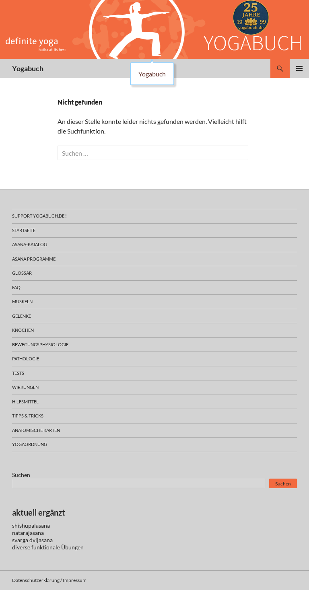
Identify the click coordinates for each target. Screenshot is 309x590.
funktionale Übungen (57, 547)
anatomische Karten (36, 430)
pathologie (25, 358)
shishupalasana (31, 525)
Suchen (21, 474)
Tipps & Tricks (27, 415)
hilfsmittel (25, 401)
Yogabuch (27, 68)
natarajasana (28, 532)
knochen (23, 330)
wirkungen (25, 387)
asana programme (34, 258)
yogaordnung (29, 444)
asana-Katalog (29, 244)
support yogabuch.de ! (39, 215)
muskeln (22, 301)
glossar (22, 272)
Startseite (23, 230)
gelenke (21, 316)
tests (18, 373)
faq (16, 287)
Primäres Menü (299, 68)
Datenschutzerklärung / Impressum (49, 580)
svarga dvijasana (32, 540)
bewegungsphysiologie (40, 344)
